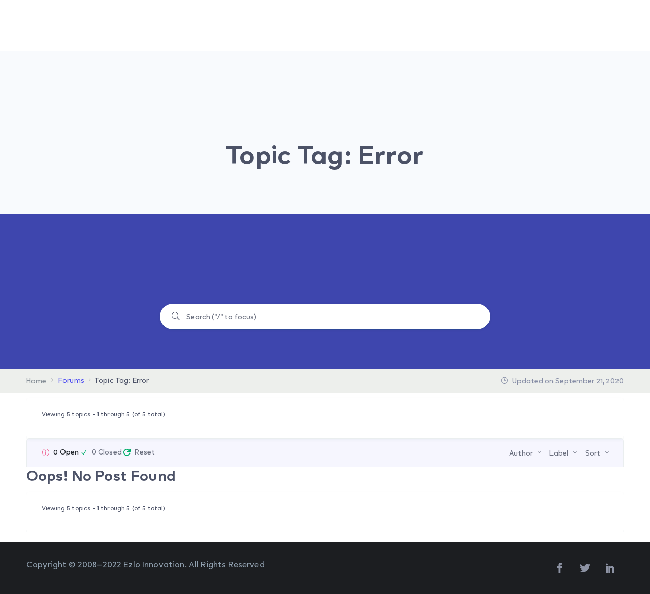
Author (521, 452)
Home (36, 380)
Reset (145, 451)
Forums (71, 380)
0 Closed (107, 451)
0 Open (66, 451)
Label (558, 452)
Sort (592, 452)
